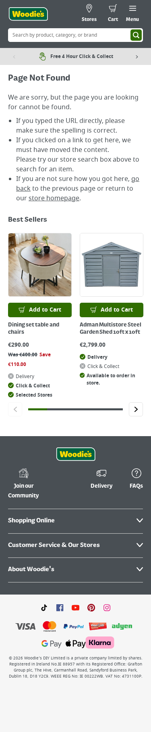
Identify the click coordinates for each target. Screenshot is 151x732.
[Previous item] (14, 56)
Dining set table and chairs (33, 328)
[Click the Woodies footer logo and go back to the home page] (76, 454)
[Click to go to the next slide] (136, 409)
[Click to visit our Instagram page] (107, 607)
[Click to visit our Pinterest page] (91, 607)
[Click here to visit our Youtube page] (75, 607)
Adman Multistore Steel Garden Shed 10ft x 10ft (110, 328)
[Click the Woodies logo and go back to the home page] (28, 14)
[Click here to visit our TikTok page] (44, 607)
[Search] (136, 35)
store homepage (54, 198)
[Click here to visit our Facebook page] (60, 607)
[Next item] (137, 56)
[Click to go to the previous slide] (15, 409)
